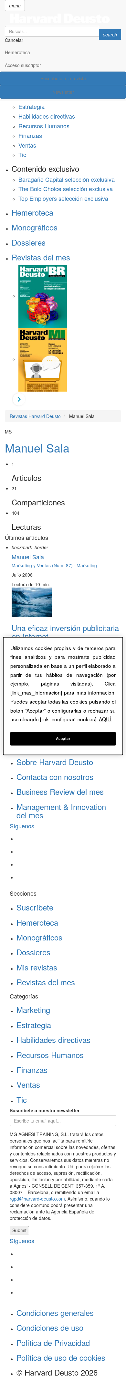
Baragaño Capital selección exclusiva (66, 179)
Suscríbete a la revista (63, 78)
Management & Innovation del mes (61, 811)
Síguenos (22, 826)
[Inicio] (63, 18)
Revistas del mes (41, 257)
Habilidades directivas (46, 116)
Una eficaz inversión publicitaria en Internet (65, 632)
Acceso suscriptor (23, 65)
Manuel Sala (37, 447)
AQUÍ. (105, 719)
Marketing (33, 1009)
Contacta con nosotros (54, 776)
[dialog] (63, 696)
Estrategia (31, 106)
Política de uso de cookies (60, 1357)
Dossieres (29, 242)
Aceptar (63, 738)
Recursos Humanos (43, 126)
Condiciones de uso (49, 1327)
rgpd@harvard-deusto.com (37, 1198)
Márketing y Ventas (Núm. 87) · (44, 565)
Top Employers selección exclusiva (63, 198)
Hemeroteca (17, 52)
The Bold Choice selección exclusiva (65, 188)
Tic (22, 154)
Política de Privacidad (53, 1342)
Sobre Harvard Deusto (54, 761)
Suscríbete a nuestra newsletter (44, 1110)
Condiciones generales (55, 1312)
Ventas (27, 145)
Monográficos (35, 227)
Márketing (87, 565)
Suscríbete (34, 907)
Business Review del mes (60, 791)
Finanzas (30, 135)
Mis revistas (36, 967)
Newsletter (63, 92)
